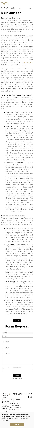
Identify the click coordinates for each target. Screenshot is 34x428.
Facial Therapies (5, 394)
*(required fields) (17, 378)
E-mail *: (4, 336)
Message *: (5, 353)
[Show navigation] (12, 9)
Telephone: (5, 347)
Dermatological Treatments (5, 402)
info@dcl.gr (15, 410)
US (27, 62)
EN (28, 8)
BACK (17, 320)
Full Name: (5, 342)
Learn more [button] (5, 420)
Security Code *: (7, 368)
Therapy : (5, 330)
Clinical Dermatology (5, 405)
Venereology (5, 408)
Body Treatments (5, 398)
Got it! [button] (17, 424)
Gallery (4, 411)
